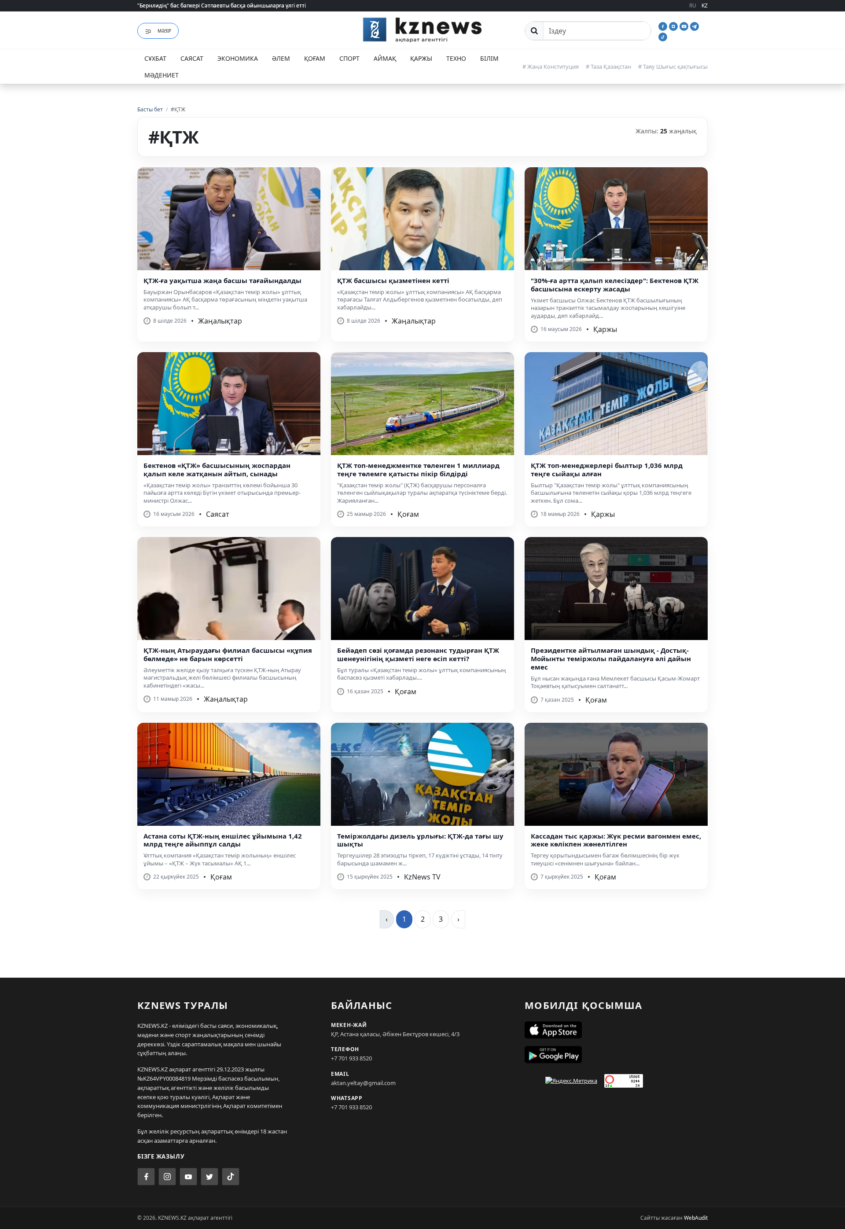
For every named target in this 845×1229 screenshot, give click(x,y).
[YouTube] (685, 25)
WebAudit (696, 1218)
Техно (456, 58)
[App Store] (616, 1030)
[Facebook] (663, 25)
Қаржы (421, 58)
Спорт (349, 58)
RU (692, 5)
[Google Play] (616, 1054)
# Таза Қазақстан (608, 66)
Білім (489, 58)
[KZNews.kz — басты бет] (422, 29)
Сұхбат (155, 58)
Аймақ (385, 58)
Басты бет (150, 109)
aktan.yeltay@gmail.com (363, 1083)
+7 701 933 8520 (351, 1058)
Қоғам (314, 58)
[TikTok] (662, 36)
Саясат (191, 58)
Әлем (281, 58)
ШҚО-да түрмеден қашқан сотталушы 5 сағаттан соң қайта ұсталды (226, 5)
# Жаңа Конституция (550, 66)
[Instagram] (674, 25)
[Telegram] (694, 25)
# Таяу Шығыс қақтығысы (673, 66)
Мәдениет (161, 75)
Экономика (237, 58)
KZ (705, 5)
